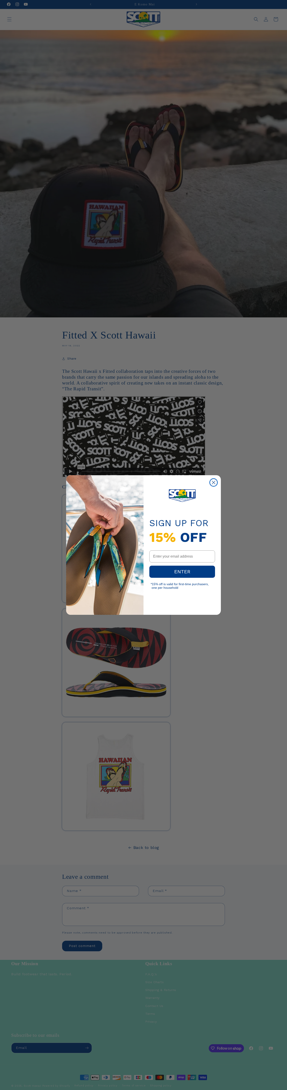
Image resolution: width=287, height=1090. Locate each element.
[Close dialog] (213, 482)
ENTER (182, 571)
